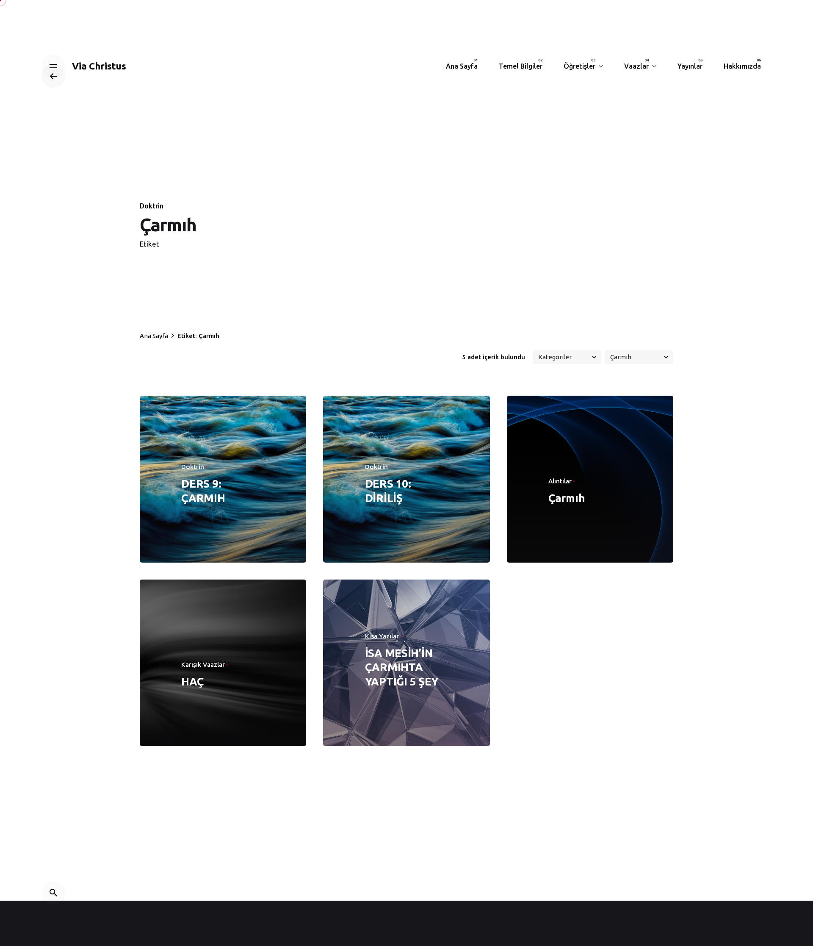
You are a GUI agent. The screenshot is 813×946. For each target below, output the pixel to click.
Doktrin (151, 206)
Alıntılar (560, 481)
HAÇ (192, 681)
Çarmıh (566, 498)
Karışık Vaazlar (203, 664)
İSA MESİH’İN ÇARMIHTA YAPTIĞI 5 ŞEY (402, 667)
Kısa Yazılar (382, 636)
